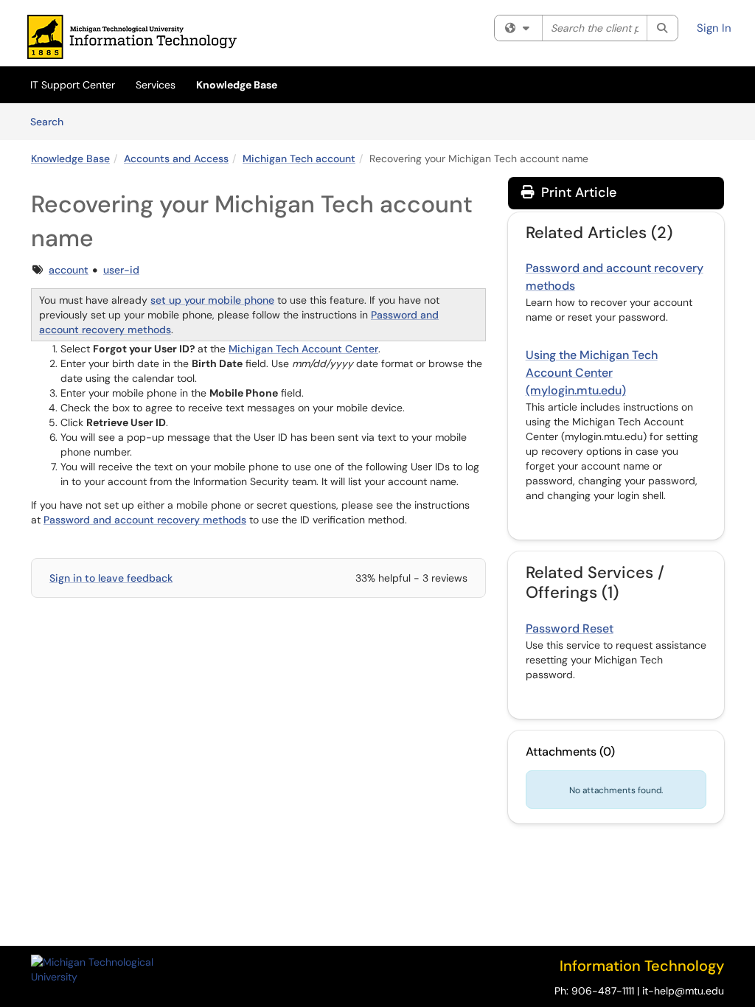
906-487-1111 (602, 990)
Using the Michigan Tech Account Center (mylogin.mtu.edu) (592, 372)
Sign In (714, 28)
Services (155, 84)
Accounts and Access (176, 158)
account (68, 269)
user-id (121, 269)
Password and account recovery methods (145, 519)
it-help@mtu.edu (683, 990)
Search (52, 121)
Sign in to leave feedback (111, 578)
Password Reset (569, 628)
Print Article (576, 192)
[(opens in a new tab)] (132, 37)
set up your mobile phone (212, 300)
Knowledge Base (236, 84)
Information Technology (642, 965)
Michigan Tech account (299, 158)
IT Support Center (72, 84)
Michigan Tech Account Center (303, 348)
